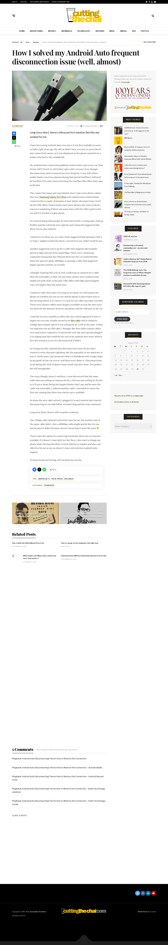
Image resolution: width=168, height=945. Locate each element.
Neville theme (142, 911)
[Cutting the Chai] (84, 15)
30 (138, 369)
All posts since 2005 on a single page (128, 396)
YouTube (155, 2)
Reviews (100, 31)
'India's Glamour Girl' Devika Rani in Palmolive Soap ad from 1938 (34, 515)
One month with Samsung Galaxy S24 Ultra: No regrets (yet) (136, 285)
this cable (75, 320)
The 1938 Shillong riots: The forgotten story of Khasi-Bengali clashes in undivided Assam (137, 272)
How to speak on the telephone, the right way (79, 543)
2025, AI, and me (130, 236)
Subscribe (122, 319)
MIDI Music (128, 138)
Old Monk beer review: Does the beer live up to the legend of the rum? (136, 131)
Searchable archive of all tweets (126, 402)
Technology (83, 31)
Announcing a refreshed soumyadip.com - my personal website (83, 515)
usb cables (69, 479)
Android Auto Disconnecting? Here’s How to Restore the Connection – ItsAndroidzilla (62, 767)
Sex (134, 31)
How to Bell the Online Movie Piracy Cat (28, 543)
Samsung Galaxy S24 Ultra (53, 196)
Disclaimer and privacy (39, 2)
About (15, 2)
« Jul (115, 375)
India (112, 31)
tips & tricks (57, 479)
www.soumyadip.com (60, 2)
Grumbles (66, 31)
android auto (44, 479)
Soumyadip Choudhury (38, 911)
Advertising (36, 31)
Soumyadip (125, 82)
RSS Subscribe (149, 42)
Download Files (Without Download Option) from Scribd (83, 556)
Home (22, 31)
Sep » (121, 375)
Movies (52, 31)
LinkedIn (152, 2)
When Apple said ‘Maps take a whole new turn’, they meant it (39, 557)
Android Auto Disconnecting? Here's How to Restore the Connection (54, 758)
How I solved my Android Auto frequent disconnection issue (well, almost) (137, 204)
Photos (145, 31)
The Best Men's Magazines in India (137, 192)
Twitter (146, 2)
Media (123, 31)
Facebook (149, 2)
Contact (24, 2)
